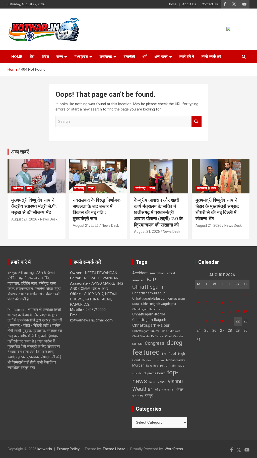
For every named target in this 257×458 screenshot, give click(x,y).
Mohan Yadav (175, 360)
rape (181, 365)
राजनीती (129, 56)
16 (245, 312)
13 (222, 312)
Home (172, 4)
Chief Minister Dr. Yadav (147, 336)
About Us (189, 4)
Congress (154, 343)
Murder (138, 365)
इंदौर (157, 390)
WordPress (174, 449)
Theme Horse (114, 449)
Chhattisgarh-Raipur (151, 325)
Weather (142, 389)
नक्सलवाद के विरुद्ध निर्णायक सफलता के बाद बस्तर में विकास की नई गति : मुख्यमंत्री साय (96, 209)
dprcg (174, 342)
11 (206, 312)
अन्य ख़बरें (20, 152)
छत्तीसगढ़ (167, 390)
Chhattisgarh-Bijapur (148, 293)
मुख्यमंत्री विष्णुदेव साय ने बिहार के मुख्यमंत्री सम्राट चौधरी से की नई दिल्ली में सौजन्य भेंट (217, 209)
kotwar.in (44, 449)
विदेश (45, 56)
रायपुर (149, 395)
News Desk (48, 219)
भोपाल (179, 389)
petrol (164, 365)
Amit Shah (157, 273)
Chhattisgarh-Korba (148, 314)
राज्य (59, 56)
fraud (172, 354)
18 (206, 321)
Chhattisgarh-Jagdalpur (158, 304)
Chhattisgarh (147, 287)
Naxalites (152, 365)
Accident (140, 273)
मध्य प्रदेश (137, 395)
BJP (151, 280)
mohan (159, 360)
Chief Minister (171, 331)
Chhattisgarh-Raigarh (149, 320)
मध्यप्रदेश (81, 56)
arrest (171, 273)
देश (32, 56)
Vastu (161, 382)
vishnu (175, 381)
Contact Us (210, 4)
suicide (137, 373)
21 (230, 321)
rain (173, 365)
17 (199, 321)
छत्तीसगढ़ (106, 56)
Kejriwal (147, 360)
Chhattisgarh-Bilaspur (149, 298)
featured (146, 352)
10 (199, 312)
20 (222, 321)
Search (196, 121)
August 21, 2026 (24, 219)
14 (230, 312)
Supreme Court (154, 373)
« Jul (198, 349)
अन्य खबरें (161, 56)
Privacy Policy (68, 449)
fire (164, 354)
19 (214, 321)
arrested (138, 280)
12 (214, 312)
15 (238, 312)
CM (140, 344)
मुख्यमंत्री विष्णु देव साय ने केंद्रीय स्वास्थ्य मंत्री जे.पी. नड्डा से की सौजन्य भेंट (34, 206)
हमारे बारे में (186, 56)
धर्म (144, 56)
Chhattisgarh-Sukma (146, 331)
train (152, 382)
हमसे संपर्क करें (211, 56)
